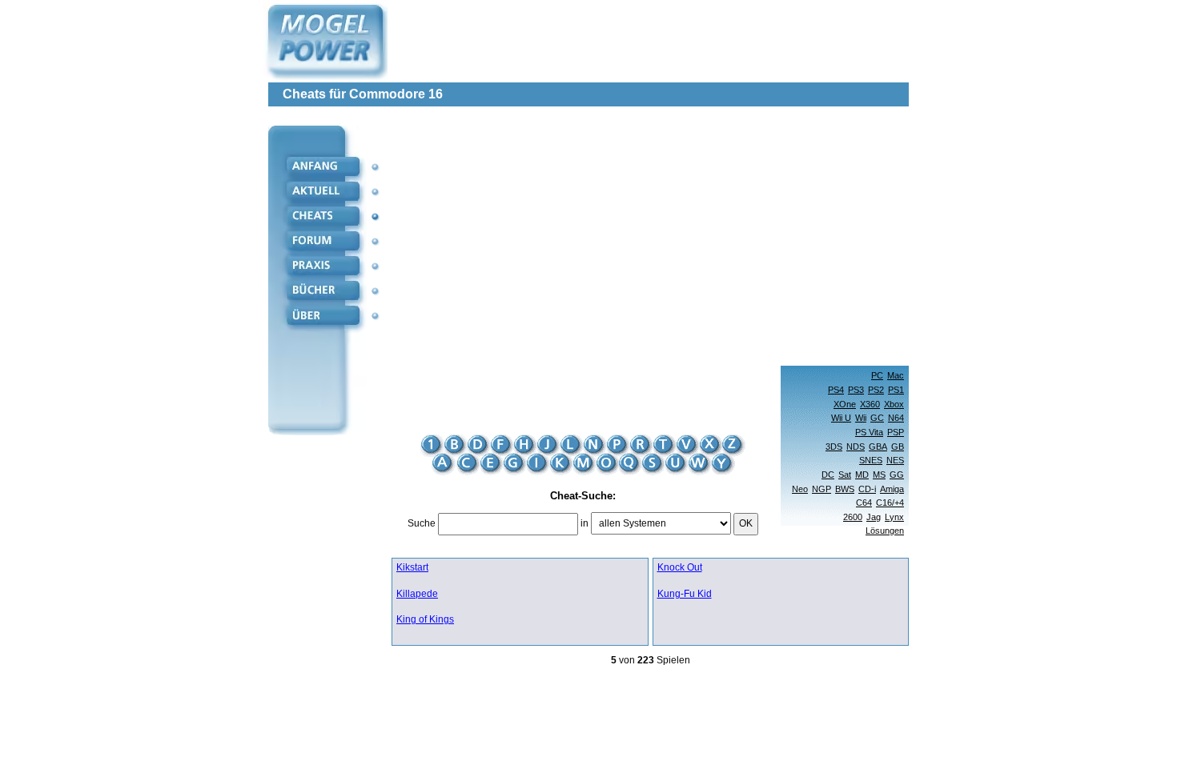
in (584, 523)
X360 (870, 404)
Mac (895, 375)
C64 (864, 502)
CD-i (867, 489)
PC (877, 375)
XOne (845, 404)
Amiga (892, 489)
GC (877, 418)
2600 (852, 517)
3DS (834, 446)
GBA (878, 446)
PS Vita (869, 432)
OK (746, 523)
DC (827, 474)
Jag (873, 517)
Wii (860, 418)
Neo (800, 489)
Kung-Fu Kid (684, 594)
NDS (855, 446)
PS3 (856, 390)
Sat (844, 474)
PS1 (896, 390)
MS (879, 474)
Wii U (841, 418)
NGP (821, 489)
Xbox (894, 404)
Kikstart (412, 568)
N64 (896, 418)
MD (862, 474)
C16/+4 (890, 502)
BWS (844, 489)
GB (897, 446)
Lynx (894, 517)
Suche (422, 523)
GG (897, 474)
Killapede (417, 594)
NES (895, 460)
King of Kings (425, 620)
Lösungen (885, 530)
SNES (870, 460)
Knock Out (679, 568)
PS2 (876, 390)
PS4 (836, 390)
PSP (895, 432)
